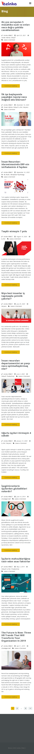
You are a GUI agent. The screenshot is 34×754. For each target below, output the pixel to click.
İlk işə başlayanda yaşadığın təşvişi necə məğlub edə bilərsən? (14, 97)
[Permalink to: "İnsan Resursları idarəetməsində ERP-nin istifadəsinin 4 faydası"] (16, 186)
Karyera (25, 107)
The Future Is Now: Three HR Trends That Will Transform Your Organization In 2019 (16, 636)
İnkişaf (13, 37)
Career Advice (5, 37)
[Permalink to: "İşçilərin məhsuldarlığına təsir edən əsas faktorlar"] (16, 583)
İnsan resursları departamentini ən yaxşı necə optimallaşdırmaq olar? (15, 364)
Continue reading (11, 86)
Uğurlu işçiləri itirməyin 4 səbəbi (16, 434)
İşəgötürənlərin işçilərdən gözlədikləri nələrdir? (14, 488)
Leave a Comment (9, 40)
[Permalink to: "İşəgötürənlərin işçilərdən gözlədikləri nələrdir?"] (16, 508)
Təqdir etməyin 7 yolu (14, 231)
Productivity (10, 376)
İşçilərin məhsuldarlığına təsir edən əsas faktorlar (15, 560)
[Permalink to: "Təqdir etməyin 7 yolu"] (16, 248)
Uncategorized (5, 499)
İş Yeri (20, 107)
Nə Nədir (7, 174)
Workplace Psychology (17, 174)
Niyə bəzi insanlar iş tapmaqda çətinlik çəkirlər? (13, 296)
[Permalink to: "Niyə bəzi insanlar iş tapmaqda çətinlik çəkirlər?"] (16, 316)
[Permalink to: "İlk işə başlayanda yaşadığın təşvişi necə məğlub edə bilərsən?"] (16, 119)
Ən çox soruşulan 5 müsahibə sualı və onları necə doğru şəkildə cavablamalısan (15, 26)
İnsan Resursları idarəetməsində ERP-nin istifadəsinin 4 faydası (15, 164)
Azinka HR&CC (7, 35)
